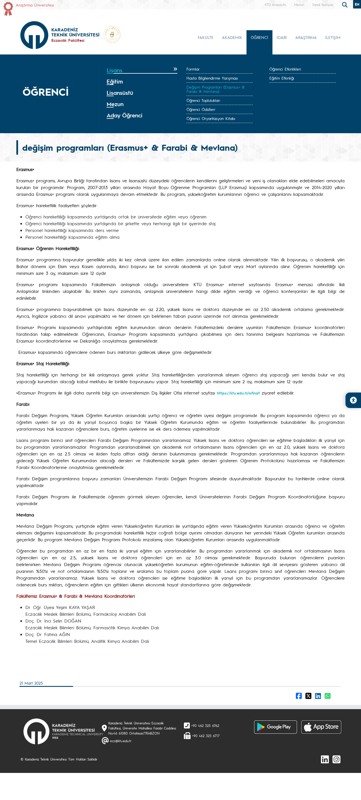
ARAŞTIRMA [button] (306, 37)
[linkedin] (325, 759)
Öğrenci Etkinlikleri (285, 68)
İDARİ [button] (282, 37)
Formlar (193, 68)
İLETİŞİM (332, 37)
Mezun (299, 4)
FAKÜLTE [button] (205, 37)
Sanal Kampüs (322, 4)
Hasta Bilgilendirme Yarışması (212, 77)
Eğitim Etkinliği (281, 77)
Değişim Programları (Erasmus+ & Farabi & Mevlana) (215, 89)
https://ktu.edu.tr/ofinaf (238, 392)
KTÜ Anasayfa (275, 4)
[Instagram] (336, 759)
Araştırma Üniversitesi (35, 4)
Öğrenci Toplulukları (203, 100)
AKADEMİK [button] (232, 37)
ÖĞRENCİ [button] (259, 37)
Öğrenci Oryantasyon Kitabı (210, 118)
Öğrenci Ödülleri (200, 109)
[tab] (142, 70)
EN (357, 4)
